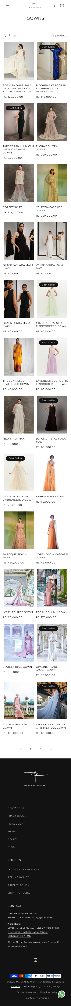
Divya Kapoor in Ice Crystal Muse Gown (51, 726)
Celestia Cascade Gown (49, 209)
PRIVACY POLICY (18, 885)
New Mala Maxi (14, 438)
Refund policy (32, 986)
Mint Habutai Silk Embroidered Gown (51, 324)
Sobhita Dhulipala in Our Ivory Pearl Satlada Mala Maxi (17, 88)
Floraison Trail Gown (48, 148)
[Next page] (51, 749)
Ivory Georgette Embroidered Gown (18, 498)
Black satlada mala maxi (18, 267)
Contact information (37, 998)
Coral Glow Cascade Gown (52, 556)
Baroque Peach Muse (15, 556)
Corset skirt (12, 207)
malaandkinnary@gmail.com (35, 917)
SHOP (11, 831)
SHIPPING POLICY (19, 892)
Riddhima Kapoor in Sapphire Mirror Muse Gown (51, 88)
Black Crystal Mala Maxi (51, 440)
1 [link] (20, 749)
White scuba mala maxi (49, 267)
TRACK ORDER (17, 815)
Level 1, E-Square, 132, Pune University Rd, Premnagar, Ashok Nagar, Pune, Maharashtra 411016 (33, 931)
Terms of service (26, 992)
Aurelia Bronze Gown (15, 726)
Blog (11, 847)
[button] (7, 5)
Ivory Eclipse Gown (18, 612)
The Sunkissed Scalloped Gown (16, 382)
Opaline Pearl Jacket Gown (47, 668)
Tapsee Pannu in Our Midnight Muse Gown (18, 149)
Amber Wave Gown (50, 496)
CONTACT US (16, 808)
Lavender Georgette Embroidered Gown (52, 382)
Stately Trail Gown (17, 666)
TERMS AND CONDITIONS (24, 869)
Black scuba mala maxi (16, 324)
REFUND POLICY (18, 877)
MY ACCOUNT (16, 823)
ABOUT (12, 839)
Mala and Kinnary (26, 981)
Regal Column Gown (52, 612)
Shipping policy (49, 992)
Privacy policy (52, 986)
